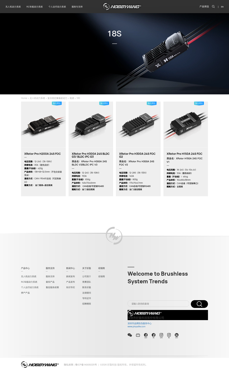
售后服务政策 (52, 287)
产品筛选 (204, 6)
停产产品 (25, 293)
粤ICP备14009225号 (86, 364)
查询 (199, 304)
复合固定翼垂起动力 (57, 98)
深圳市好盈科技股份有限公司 (146, 317)
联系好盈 (86, 287)
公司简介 (86, 276)
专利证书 (86, 298)
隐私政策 (68, 364)
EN (222, 6)
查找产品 (50, 282)
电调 (72, 98)
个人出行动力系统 (57, 6)
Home (24, 98)
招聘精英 (86, 303)
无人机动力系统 (13, 6)
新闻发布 (70, 276)
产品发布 (70, 282)
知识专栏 (70, 287)
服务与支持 (77, 6)
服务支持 (50, 276)
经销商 (101, 276)
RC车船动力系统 (34, 6)
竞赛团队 (86, 282)
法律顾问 (86, 293)
